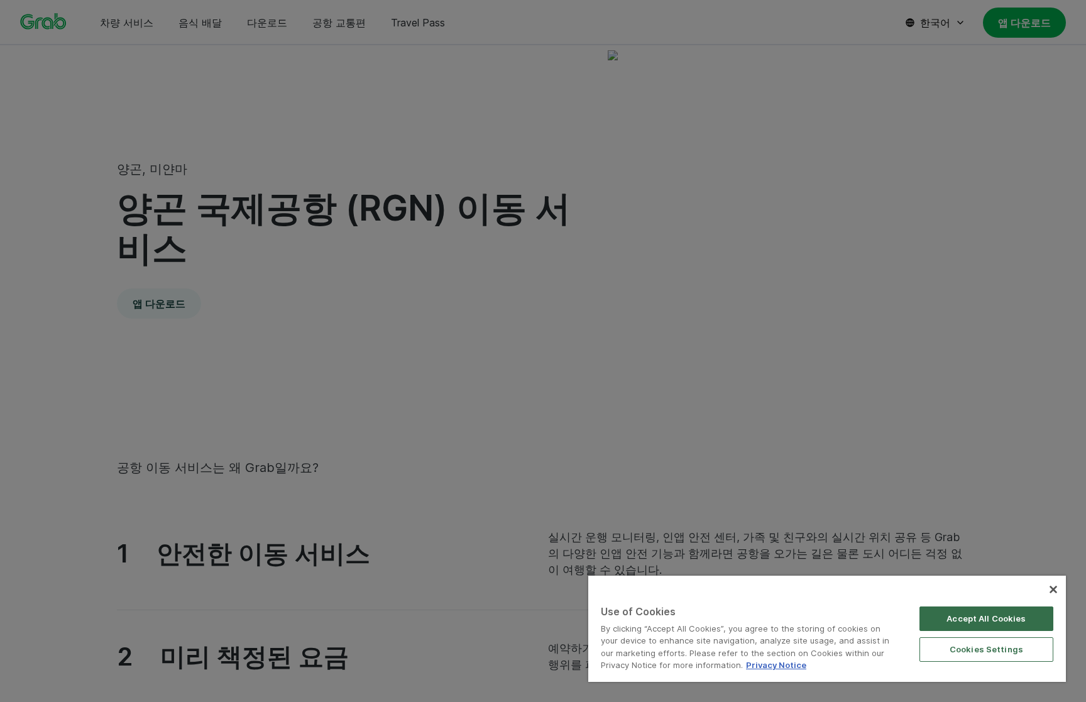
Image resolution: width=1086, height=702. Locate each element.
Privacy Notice (776, 665)
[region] (827, 629)
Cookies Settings (986, 649)
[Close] (1053, 589)
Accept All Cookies (986, 618)
